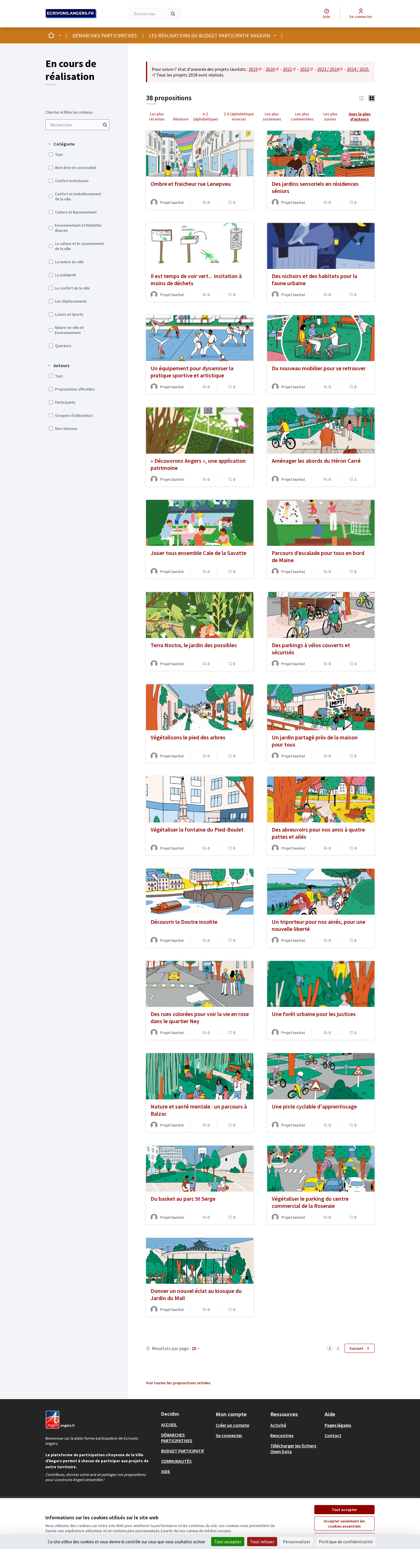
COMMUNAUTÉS (176, 1461)
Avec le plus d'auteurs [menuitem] (360, 116)
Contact (333, 1435)
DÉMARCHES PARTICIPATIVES (104, 35)
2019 (255, 69)
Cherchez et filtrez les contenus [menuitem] (69, 112)
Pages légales (338, 1425)
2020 (272, 69)
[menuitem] (77, 124)
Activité (278, 1425)
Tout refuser (262, 1541)
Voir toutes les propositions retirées (178, 1382)
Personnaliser (296, 1541)
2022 (307, 69)
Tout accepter (344, 1509)
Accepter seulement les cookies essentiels (344, 1523)
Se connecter (229, 1435)
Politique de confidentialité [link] (346, 1541)
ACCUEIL (169, 1424)
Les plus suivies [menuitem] (330, 116)
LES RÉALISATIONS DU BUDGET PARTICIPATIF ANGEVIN (209, 35)
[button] (60, 143)
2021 (290, 69)
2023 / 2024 (330, 69)
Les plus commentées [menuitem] (302, 116)
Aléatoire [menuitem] (181, 119)
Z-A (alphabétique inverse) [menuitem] (239, 116)
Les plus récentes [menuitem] (157, 116)
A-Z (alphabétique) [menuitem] (205, 116)
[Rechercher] (172, 13)
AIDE (165, 1471)
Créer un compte (232, 1425)
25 (194, 1348)
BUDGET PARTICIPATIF (182, 1451)
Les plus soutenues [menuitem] (272, 116)
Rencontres (281, 1435)
